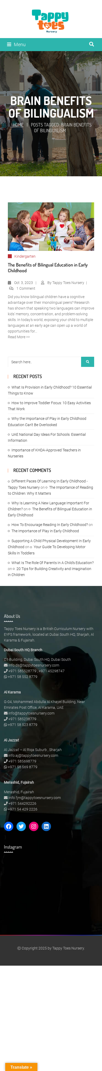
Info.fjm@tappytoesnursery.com (34, 798)
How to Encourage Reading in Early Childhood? (50, 525)
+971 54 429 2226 (22, 809)
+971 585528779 (22, 671)
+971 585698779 (22, 761)
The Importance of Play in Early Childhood (45, 531)
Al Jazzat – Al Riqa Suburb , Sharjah (33, 750)
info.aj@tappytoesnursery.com (33, 755)
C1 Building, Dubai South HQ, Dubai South (37, 659)
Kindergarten (25, 256)
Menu (20, 44)
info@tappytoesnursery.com (31, 713)
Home (18, 125)
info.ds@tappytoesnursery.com (33, 665)
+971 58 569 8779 (22, 767)
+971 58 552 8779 (22, 677)
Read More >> (19, 337)
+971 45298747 (52, 671)
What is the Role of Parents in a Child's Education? (53, 563)
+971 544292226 (22, 803)
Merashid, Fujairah (19, 792)
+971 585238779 (22, 719)
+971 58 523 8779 (22, 725)
